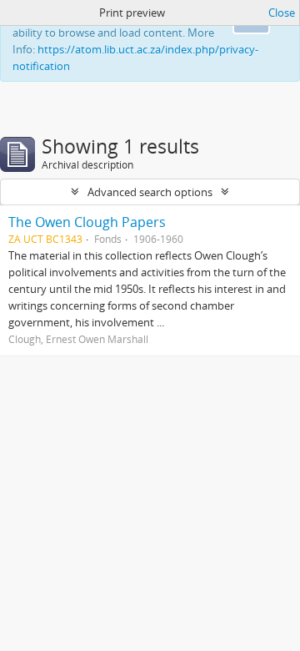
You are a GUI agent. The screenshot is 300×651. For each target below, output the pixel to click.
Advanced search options (150, 191)
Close (281, 12)
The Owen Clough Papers (87, 222)
